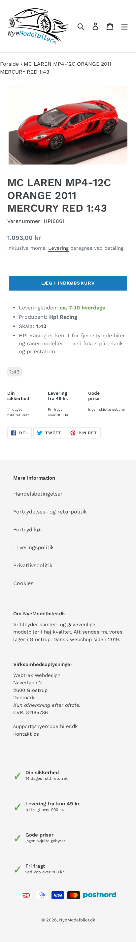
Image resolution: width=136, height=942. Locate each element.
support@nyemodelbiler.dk (45, 726)
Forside (9, 64)
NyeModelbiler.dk (77, 919)
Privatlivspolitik (32, 565)
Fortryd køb (28, 529)
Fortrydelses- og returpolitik (50, 511)
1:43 (14, 372)
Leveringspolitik (33, 547)
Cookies (23, 583)
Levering (58, 248)
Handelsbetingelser (38, 494)
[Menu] (124, 26)
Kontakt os (26, 734)
